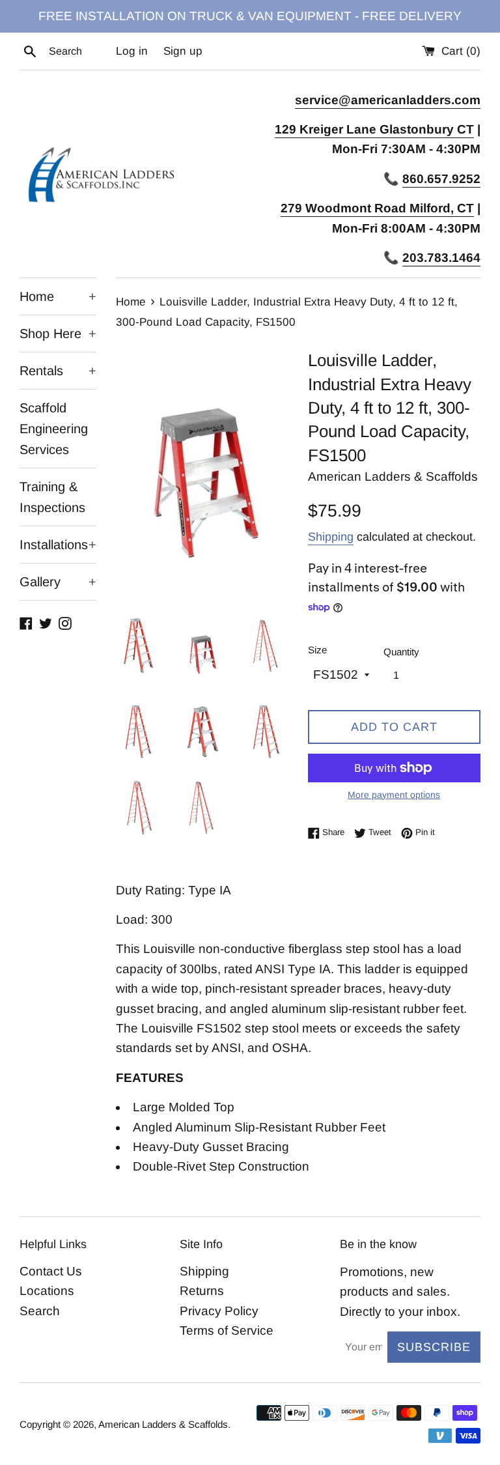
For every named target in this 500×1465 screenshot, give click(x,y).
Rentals (58, 370)
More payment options (394, 794)
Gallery (58, 582)
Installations (58, 544)
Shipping (331, 536)
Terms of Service (226, 1330)
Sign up (182, 51)
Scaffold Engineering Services (54, 429)
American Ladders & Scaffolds (163, 1424)
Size (317, 649)
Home (58, 296)
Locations (47, 1291)
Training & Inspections (52, 497)
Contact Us (51, 1271)
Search (40, 1311)
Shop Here (58, 333)
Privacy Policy (219, 1311)
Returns (202, 1291)
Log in (132, 51)
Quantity (401, 651)
